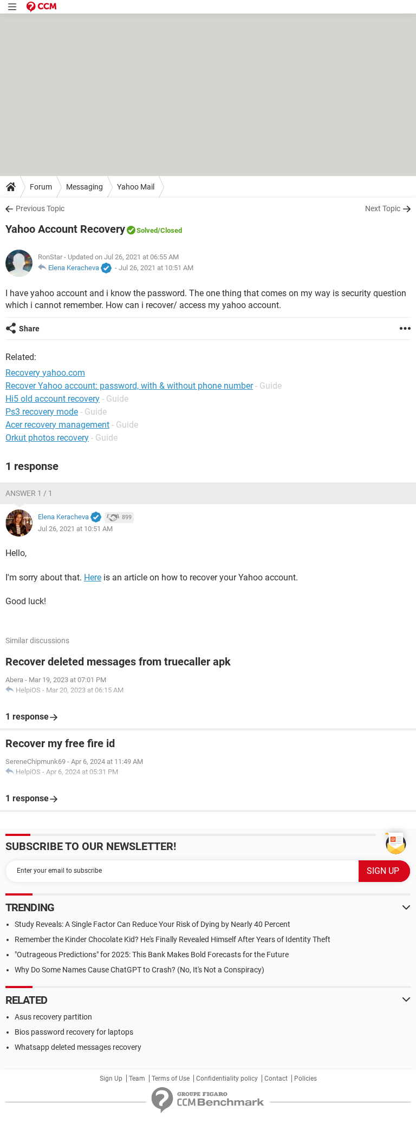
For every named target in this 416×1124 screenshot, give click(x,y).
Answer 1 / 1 (29, 493)
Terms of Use (171, 1078)
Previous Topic (40, 208)
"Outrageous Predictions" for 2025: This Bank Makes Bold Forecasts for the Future (152, 954)
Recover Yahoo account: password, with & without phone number (129, 386)
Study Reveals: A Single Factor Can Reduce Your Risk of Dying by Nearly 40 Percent (152, 924)
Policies (305, 1078)
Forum (41, 186)
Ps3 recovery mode (41, 412)
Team (137, 1078)
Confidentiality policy (227, 1078)
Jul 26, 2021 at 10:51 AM (156, 268)
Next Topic (382, 208)
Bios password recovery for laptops (74, 1032)
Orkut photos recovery (47, 438)
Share (29, 328)
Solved (147, 230)
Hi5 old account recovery (52, 399)
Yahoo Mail (135, 186)
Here (92, 577)
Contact (276, 1078)
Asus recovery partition (53, 1016)
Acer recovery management (57, 425)
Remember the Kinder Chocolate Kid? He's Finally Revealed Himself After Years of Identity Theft (172, 939)
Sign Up (111, 1078)
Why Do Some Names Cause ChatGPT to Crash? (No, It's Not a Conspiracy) (139, 969)
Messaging (84, 186)
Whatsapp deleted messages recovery (78, 1047)
